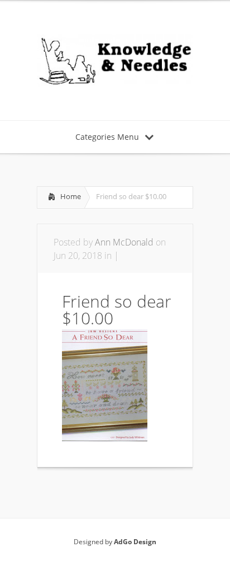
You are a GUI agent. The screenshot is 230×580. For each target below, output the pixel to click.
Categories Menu (107, 136)
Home (70, 196)
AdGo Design (135, 541)
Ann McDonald (124, 242)
